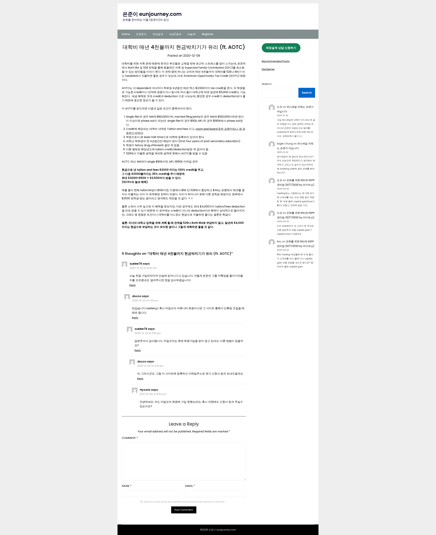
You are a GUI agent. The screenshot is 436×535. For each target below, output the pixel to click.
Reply (132, 285)
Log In (192, 34)
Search (266, 84)
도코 (279, 107)
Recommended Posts (276, 61)
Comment (130, 438)
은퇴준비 (141, 34)
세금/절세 (175, 34)
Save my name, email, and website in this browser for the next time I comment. (184, 501)
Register (208, 34)
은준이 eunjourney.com (152, 14)
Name (126, 486)
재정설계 (158, 34)
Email (190, 486)
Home (126, 34)
